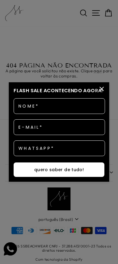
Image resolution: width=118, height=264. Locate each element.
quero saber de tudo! (59, 170)
